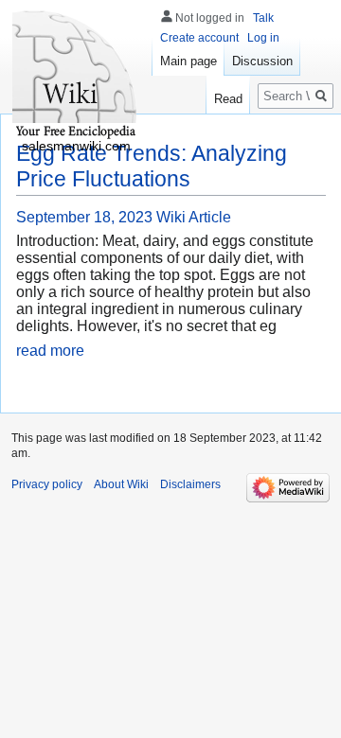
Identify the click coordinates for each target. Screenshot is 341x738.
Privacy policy (46, 484)
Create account (199, 37)
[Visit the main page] (76, 75)
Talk (263, 18)
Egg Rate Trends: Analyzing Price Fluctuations (151, 166)
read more (50, 351)
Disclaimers (190, 484)
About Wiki (121, 484)
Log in (263, 37)
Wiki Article (193, 217)
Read (228, 99)
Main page (188, 61)
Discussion (262, 61)
